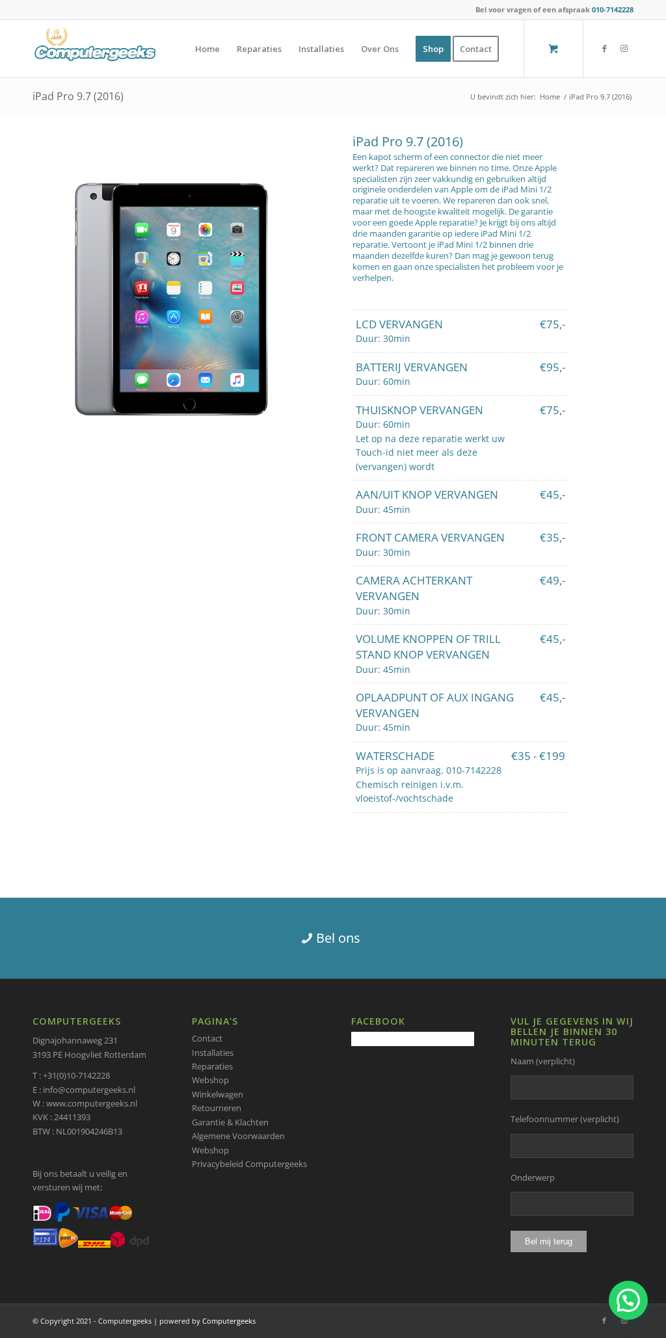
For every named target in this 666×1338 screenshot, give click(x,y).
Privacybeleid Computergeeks (249, 1164)
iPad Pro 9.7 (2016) (78, 96)
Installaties (212, 1052)
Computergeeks (229, 1321)
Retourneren (216, 1108)
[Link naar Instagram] (623, 48)
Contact (207, 1038)
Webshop (210, 1080)
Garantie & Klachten (230, 1122)
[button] (628, 1300)
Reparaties (212, 1066)
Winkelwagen (217, 1094)
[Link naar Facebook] (604, 48)
